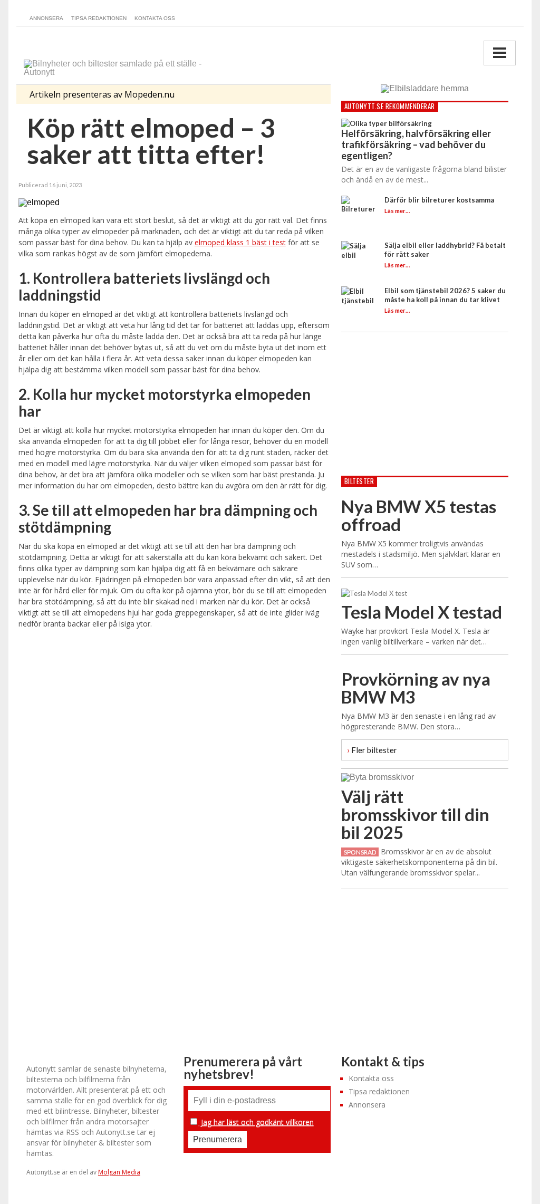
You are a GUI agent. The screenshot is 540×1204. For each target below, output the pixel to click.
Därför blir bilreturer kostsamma (439, 200)
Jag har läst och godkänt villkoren (256, 1122)
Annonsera (46, 18)
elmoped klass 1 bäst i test (240, 242)
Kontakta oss (154, 18)
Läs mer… (397, 210)
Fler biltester (372, 750)
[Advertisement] (174, 726)
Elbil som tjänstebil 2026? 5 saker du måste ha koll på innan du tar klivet (445, 295)
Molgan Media (119, 1172)
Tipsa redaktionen (99, 18)
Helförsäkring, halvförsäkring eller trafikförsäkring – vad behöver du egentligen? (416, 144)
